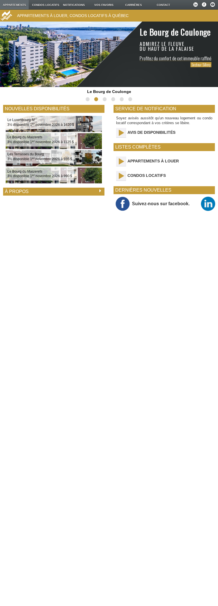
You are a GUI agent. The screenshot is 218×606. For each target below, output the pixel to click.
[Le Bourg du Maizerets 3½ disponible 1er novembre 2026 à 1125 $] (54, 147)
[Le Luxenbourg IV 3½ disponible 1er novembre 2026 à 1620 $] (54, 130)
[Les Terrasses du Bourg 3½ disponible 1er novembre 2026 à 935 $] (54, 164)
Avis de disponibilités (151, 132)
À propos (17, 191)
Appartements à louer (153, 161)
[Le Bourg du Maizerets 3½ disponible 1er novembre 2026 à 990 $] (54, 181)
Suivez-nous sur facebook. (161, 203)
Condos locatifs (146, 175)
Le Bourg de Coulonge (109, 92)
